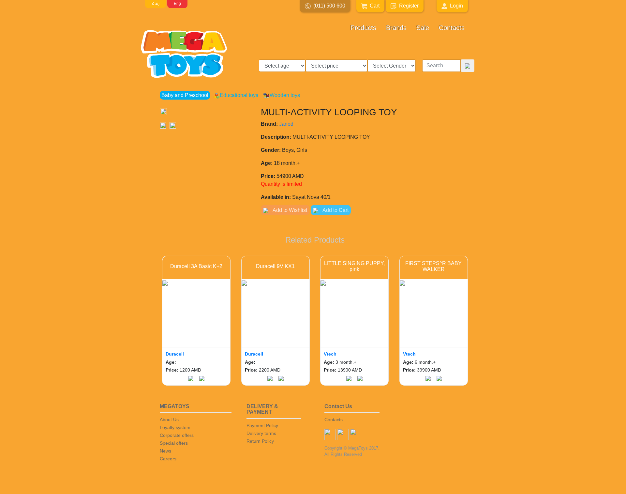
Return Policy (260, 441)
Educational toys (239, 95)
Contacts (452, 27)
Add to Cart (335, 210)
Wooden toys (285, 95)
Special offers (174, 443)
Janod (286, 124)
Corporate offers (177, 435)
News (165, 451)
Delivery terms (261, 433)
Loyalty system (175, 427)
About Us (169, 419)
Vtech (330, 354)
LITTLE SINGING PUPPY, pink (354, 266)
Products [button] (363, 27)
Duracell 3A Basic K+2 (196, 266)
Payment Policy (262, 425)
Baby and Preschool (184, 95)
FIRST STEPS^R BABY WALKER (433, 266)
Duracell (175, 354)
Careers (168, 458)
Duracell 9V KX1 (275, 266)
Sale (422, 27)
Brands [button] (396, 27)
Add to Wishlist (289, 210)
